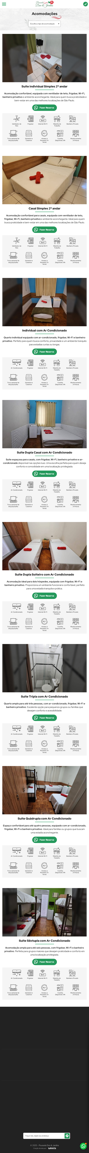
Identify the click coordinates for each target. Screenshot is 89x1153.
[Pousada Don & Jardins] (44, 4)
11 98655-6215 (44, 1017)
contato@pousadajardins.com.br (44, 1037)
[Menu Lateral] (4, 4)
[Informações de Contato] (85, 4)
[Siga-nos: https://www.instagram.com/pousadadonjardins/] (48, 1066)
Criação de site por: (40, 1148)
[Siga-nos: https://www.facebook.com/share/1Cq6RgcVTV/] (41, 1066)
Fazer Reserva (47, 107)
